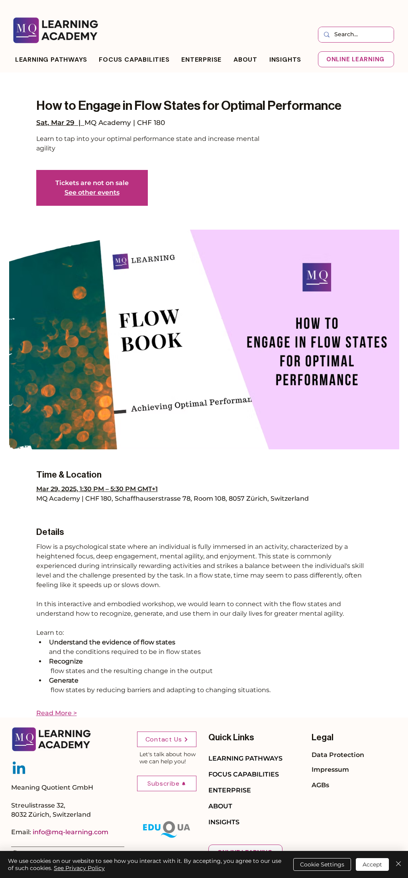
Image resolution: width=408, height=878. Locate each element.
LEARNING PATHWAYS (245, 758)
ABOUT (220, 806)
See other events (92, 192)
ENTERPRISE (229, 790)
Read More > (56, 713)
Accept (372, 864)
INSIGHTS (223, 822)
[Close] (398, 864)
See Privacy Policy (79, 868)
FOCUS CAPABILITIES (243, 774)
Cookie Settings (322, 864)
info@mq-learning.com (70, 832)
